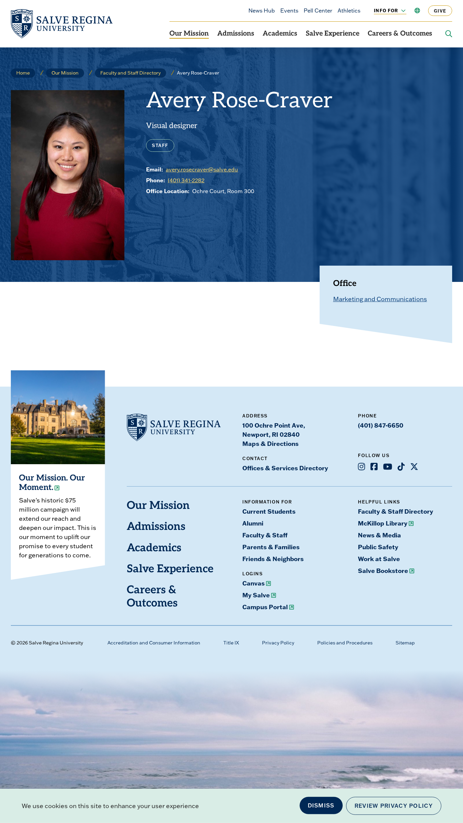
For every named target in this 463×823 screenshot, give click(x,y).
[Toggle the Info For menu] (399, 10)
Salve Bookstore (383, 571)
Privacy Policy (278, 643)
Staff (160, 145)
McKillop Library (382, 523)
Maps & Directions (270, 443)
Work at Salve (379, 559)
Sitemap (405, 643)
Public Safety (378, 547)
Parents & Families (271, 547)
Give (440, 11)
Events (289, 10)
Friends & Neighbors (273, 559)
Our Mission (189, 33)
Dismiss (321, 805)
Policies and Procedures (345, 643)
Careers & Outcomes (400, 33)
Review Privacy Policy (394, 805)
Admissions (235, 33)
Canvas (253, 583)
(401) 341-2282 (186, 180)
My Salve (256, 595)
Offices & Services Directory (285, 468)
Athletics (349, 10)
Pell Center (318, 10)
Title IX (231, 643)
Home (23, 73)
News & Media (379, 535)
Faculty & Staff (264, 535)
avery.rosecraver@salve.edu (202, 169)
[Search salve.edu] (448, 34)
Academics (280, 33)
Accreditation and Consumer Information (153, 643)
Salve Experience (332, 33)
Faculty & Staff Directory (395, 511)
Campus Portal (265, 607)
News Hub (261, 10)
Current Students (269, 511)
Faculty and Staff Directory (130, 73)
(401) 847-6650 (380, 425)
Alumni (252, 523)
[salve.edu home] (62, 23)
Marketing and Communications (380, 299)
